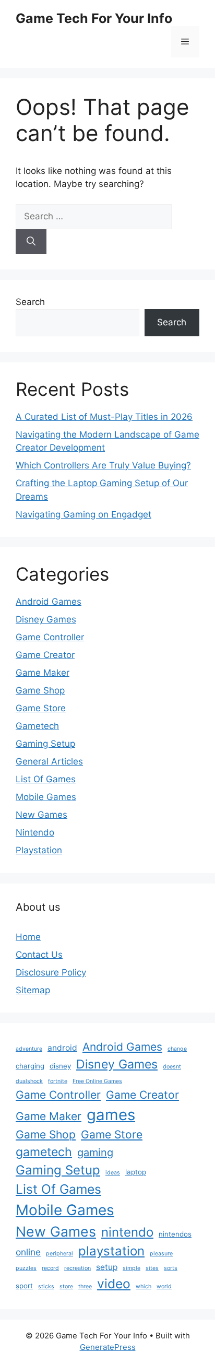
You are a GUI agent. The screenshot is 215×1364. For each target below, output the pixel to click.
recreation (77, 1268)
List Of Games (46, 779)
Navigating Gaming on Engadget (83, 514)
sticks (46, 1286)
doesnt (172, 1066)
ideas (112, 1172)
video (113, 1283)
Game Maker (42, 672)
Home (28, 937)
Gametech (37, 726)
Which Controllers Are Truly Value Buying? (103, 465)
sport (24, 1285)
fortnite (57, 1081)
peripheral (59, 1253)
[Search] (31, 241)
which (143, 1286)
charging (30, 1066)
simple (131, 1268)
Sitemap (33, 990)
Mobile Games (46, 797)
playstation (111, 1251)
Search (30, 302)
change (177, 1048)
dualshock (29, 1081)
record (50, 1268)
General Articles (49, 761)
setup (106, 1267)
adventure (29, 1048)
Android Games (48, 601)
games (111, 1115)
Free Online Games (97, 1081)
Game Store (41, 708)
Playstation (39, 850)
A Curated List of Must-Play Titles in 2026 (104, 416)
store (66, 1286)
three (85, 1286)
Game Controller (50, 637)
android (62, 1048)
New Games (41, 814)
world (164, 1286)
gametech (44, 1152)
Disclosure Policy (51, 972)
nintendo (127, 1232)
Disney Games (46, 619)
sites (152, 1268)
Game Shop (40, 690)
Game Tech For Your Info (94, 18)
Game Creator (45, 655)
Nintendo (35, 832)
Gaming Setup (45, 743)
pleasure (161, 1253)
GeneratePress (108, 1347)
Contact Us (39, 954)
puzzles (26, 1268)
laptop (135, 1172)
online (28, 1252)
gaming (95, 1152)
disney (60, 1066)
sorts (170, 1268)
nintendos (175, 1234)
